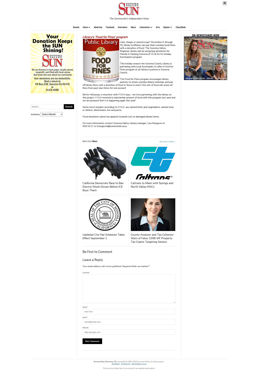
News (133, 27)
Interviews (122, 27)
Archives (35, 114)
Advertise (98, 27)
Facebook (110, 27)
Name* (85, 307)
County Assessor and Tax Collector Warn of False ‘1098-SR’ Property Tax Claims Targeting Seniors (152, 238)
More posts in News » (167, 141)
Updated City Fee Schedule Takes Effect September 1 (104, 236)
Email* (85, 317)
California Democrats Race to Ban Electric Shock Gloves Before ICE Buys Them (103, 186)
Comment (86, 272)
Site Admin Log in (139, 364)
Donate (76, 27)
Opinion (166, 27)
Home (85, 27)
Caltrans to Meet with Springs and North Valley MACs (152, 184)
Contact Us (125, 364)
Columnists (145, 27)
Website (86, 327)
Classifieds (181, 27)
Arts (158, 27)
